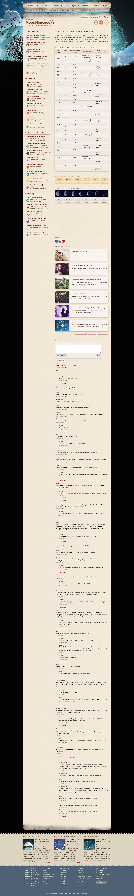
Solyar (44, 878)
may (95, 179)
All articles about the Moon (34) (36, 232)
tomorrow (36, 35)
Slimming (27, 876)
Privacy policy (100, 880)
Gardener (27, 880)
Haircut (27, 870)
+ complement (94, 16)
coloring (44, 56)
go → (48, 862)
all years (38, 49)
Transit (45, 872)
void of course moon (82, 10)
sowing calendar (30, 10)
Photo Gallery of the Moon (34, 197)
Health (26, 874)
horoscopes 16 (92, 334)
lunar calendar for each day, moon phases (39, 25)
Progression (46, 880)
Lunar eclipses (31, 157)
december (104, 182)
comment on (63, 383)
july (59, 182)
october (86, 182)
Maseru (106, 16)
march (77, 179)
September (63, 872)
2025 (34, 49)
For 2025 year (64, 883)
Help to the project (101, 882)
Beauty (26, 878)
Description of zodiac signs (35, 211)
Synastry (45, 883)
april (86, 179)
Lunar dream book (32, 204)
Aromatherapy (35, 882)
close (98, 355)
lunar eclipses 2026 (94, 10)
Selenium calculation (49, 876)
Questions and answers (102, 874)
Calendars (30, 6)
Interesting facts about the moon (36, 218)
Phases (96, 6)
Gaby (60, 645)
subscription (84, 16)
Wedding (33, 885)
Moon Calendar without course (36, 171)
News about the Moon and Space (36, 225)
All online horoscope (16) (34, 124)
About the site (99, 870)
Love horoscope (31, 110)
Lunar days (85, 6)
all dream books (43, 204)
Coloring (27, 872)
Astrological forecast (33, 96)
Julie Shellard (63, 762)
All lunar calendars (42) (34, 70)
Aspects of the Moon (84, 878)
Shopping (34, 883)
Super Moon (81, 882)
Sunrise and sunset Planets (35, 178)
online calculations (70, 10)
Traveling (34, 887)
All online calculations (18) (35, 185)
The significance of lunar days (36, 136)
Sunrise (80, 880)
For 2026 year (71, 6)
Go (95, 256)
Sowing (27, 882)
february (68, 179)
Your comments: (60, 344)
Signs (105, 6)
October (62, 874)
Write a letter (99, 872)
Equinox (80, 883)
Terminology (99, 878)
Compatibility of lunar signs (35, 164)
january (59, 179)
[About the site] (101, 22)
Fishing (27, 883)
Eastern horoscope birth (34, 82)
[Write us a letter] (106, 22)
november (95, 182)
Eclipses (80, 874)
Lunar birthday (31, 117)
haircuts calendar (40, 10)
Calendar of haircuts (33, 56)
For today (44, 6)
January (62, 880)
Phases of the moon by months (36, 143)
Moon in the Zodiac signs (34, 150)
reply (66, 367)
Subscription (99, 876)
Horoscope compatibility (34, 103)
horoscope (49, 10)
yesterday (42, 35)
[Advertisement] (82, 220)
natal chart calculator (58, 10)
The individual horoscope (34, 89)
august (68, 182)
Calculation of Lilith (48, 874)
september (77, 182)
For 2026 (29, 49)
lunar (48, 878)
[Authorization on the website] (96, 22)
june (104, 179)
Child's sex (34, 872)
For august (58, 6)
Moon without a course (84, 876)
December (63, 878)
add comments (61, 355)
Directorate (46, 882)
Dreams (33, 870)
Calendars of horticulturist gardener (37, 63)
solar (37, 157)
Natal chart (46, 870)
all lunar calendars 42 (81, 334)
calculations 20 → (103, 334)
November (63, 876)
